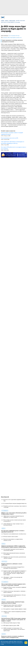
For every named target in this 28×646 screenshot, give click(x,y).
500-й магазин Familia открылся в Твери (12, 622)
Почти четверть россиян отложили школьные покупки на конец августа (15, 520)
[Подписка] (21, 17)
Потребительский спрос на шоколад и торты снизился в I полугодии (15, 507)
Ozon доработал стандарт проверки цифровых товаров (15, 609)
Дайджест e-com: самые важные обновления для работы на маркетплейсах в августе (14, 513)
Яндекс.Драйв (13, 37)
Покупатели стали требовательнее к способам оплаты (15, 533)
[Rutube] (18, 17)
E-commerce (5, 510)
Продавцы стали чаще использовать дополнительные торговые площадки (15, 557)
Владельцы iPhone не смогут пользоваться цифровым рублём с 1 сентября (15, 588)
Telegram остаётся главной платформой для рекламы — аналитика (15, 612)
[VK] (8, 17)
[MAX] (11, 17)
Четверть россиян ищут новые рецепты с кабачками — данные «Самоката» (15, 592)
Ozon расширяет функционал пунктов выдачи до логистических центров (14, 550)
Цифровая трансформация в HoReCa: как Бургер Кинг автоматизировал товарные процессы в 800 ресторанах (13, 546)
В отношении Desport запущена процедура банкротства (15, 503)
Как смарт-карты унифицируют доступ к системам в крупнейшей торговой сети (12, 531)
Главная (2, 20)
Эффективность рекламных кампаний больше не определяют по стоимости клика (14, 517)
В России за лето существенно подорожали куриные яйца (14, 500)
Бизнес (3, 599)
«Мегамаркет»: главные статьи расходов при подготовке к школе (13, 578)
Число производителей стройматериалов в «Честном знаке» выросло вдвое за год (15, 596)
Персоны (4, 616)
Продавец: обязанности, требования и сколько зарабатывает (11, 564)
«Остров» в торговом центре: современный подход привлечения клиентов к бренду (12, 602)
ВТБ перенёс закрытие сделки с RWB (11, 625)
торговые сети (19, 37)
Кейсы (3, 528)
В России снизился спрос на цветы (10, 536)
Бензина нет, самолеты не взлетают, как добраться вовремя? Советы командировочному (12, 637)
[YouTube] (16, 17)
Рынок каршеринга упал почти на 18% (9, 138)
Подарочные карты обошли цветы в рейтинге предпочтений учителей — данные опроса (13, 606)
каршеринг (5, 37)
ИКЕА (9, 37)
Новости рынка (12, 20)
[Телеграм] (6, 17)
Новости (6, 20)
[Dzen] (13, 17)
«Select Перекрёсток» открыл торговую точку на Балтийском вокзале (13, 524)
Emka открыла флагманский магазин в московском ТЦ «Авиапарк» (14, 554)
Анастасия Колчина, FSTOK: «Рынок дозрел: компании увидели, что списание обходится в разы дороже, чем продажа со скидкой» (13, 619)
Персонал (4, 561)
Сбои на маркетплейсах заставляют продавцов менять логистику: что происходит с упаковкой (13, 585)
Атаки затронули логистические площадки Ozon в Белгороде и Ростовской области (14, 568)
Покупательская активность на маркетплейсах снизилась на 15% (13, 540)
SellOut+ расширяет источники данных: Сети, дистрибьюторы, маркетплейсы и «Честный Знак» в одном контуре (14, 629)
